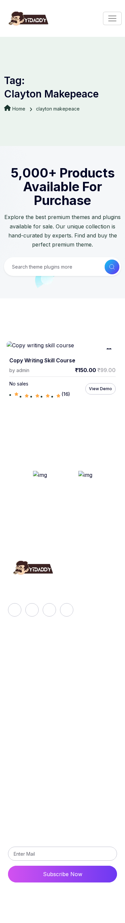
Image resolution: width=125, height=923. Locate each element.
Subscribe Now (62, 874)
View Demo (100, 388)
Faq (18, 664)
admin (22, 370)
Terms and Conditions (41, 772)
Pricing (22, 698)
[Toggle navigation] (112, 18)
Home (18, 109)
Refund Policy (31, 738)
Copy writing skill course (42, 360)
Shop (21, 687)
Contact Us (28, 784)
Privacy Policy (32, 761)
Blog (19, 675)
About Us (26, 652)
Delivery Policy (33, 750)
